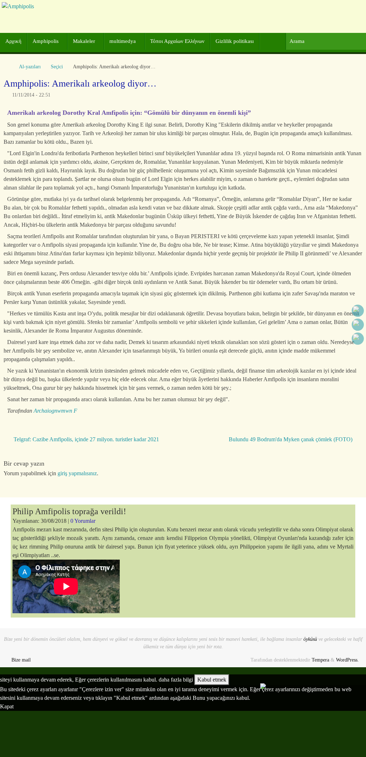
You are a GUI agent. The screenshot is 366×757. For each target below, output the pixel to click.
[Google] (358, 325)
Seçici (57, 66)
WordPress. (347, 660)
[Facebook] (358, 311)
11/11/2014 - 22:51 (31, 95)
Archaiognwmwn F (55, 411)
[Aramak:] (326, 41)
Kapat (7, 706)
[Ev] (7, 66)
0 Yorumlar (82, 521)
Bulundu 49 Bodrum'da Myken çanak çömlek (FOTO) (291, 439)
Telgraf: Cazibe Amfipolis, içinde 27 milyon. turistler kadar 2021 (85, 439)
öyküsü (310, 639)
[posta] (358, 339)
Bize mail (21, 660)
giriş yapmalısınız (77, 473)
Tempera (320, 660)
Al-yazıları (30, 66)
